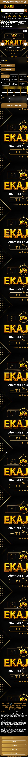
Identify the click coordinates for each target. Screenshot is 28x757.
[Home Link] (9, 6)
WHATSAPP (14, 748)
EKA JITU (8, 726)
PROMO (15, 738)
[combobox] (12, 10)
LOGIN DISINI (8, 69)
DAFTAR (15, 745)
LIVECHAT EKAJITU (14, 106)
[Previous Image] (2, 44)
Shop (2, 6)
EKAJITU (3, 711)
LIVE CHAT (15, 752)
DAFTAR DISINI (8, 65)
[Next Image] (25, 44)
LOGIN (14, 741)
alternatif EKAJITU (10, 735)
